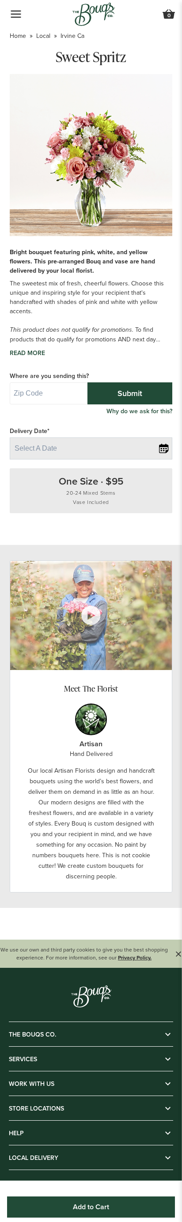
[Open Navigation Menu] (16, 14)
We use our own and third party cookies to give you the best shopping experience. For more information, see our (84, 953)
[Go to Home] (93, 14)
